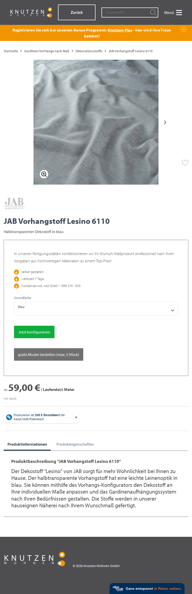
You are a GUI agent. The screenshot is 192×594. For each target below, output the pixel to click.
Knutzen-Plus (120, 29)
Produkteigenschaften (75, 444)
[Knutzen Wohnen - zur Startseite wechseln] (31, 12)
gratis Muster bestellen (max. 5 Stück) (48, 354)
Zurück (77, 12)
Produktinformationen (27, 444)
